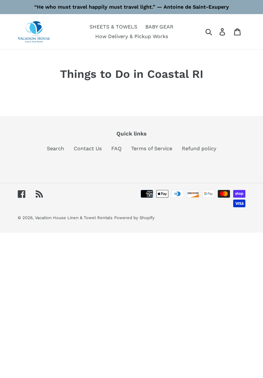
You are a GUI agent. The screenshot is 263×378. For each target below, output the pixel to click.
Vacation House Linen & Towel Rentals (74, 217)
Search (55, 148)
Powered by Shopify (134, 217)
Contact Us (88, 148)
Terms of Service (151, 148)
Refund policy (199, 148)
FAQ (116, 148)
